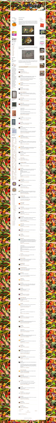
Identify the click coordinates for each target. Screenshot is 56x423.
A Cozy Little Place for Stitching (41, 82)
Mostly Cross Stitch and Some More (42, 231)
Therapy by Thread (41, 334)
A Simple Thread (42, 90)
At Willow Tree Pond (42, 108)
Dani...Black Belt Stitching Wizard (42, 159)
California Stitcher (41, 135)
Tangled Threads (42, 313)
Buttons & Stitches (41, 130)
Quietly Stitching (42, 263)
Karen (21, 151)
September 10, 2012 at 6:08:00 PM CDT (24, 114)
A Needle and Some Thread (41, 88)
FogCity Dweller (42, 180)
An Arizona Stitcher (41, 97)
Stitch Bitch (41, 287)
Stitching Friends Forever (42, 297)
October (14, 207)
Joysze (21, 349)
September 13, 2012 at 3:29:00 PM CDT (24, 336)
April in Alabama (42, 104)
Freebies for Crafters (41, 182)
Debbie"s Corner (42, 163)
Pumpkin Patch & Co (42, 261)
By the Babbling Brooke (42, 132)
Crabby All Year (14, 146)
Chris (21, 288)
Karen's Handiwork (41, 204)
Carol (21, 190)
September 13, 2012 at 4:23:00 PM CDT (24, 342)
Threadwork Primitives (41, 339)
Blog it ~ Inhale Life (42, 121)
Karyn (21, 168)
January (14, 219)
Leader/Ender (14, 158)
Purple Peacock (42, 262)
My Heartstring (42, 233)
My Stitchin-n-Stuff (41, 235)
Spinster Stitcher (42, 286)
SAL (12, 168)
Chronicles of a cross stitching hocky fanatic (42, 146)
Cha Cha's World (42, 140)
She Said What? (42, 21)
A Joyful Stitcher (42, 85)
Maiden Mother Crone (42, 222)
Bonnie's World (42, 123)
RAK (15, 166)
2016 (13, 200)
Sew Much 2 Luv (42, 282)
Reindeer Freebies (14, 167)
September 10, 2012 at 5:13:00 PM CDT (24, 80)
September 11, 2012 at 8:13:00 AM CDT (24, 255)
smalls (15, 170)
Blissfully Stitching (41, 119)
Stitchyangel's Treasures (41, 310)
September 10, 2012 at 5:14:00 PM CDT (24, 85)
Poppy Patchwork (42, 259)
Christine (21, 211)
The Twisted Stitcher (41, 333)
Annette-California (22, 297)
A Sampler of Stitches (41, 89)
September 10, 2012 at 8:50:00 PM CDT (24, 187)
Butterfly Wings (42, 128)
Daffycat (22, 66)
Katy (21, 122)
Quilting (13, 166)
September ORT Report (14, 209)
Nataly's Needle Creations (42, 236)
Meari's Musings (42, 228)
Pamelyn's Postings (41, 255)
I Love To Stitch (42, 191)
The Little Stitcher (42, 323)
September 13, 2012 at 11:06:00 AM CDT (24, 331)
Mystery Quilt (13, 161)
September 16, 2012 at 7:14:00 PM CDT (24, 367)
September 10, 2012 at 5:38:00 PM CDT (24, 95)
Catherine (21, 179)
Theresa (21, 391)
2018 (13, 198)
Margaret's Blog (42, 224)
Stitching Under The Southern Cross (42, 305)
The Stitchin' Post (42, 327)
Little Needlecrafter (41, 218)
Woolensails (41, 357)
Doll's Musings (42, 167)
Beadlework (41, 111)
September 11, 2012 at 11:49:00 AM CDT (24, 276)
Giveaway (13, 155)
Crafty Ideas (13, 147)
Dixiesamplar (41, 164)
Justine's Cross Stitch (41, 202)
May (13, 215)
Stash (12, 172)
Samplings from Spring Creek (42, 275)
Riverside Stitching (41, 269)
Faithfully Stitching (41, 175)
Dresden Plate (14, 148)
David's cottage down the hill (42, 161)
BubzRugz (41, 126)
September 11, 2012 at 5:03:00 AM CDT (24, 243)
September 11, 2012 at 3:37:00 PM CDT (24, 295)
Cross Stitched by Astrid (42, 156)
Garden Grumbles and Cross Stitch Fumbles (42, 184)
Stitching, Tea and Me (41, 306)
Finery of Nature (22, 67)
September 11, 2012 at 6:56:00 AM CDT (24, 251)
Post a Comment (21, 409)
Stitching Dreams (42, 296)
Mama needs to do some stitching (42, 223)
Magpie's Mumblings (22, 92)
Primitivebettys (42, 260)
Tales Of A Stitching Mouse (42, 312)
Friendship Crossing (22, 162)
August (14, 212)
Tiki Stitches (41, 340)
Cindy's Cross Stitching (41, 148)
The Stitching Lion (41, 328)
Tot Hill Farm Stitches (41, 342)
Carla (21, 325)
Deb (20, 75)
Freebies (41, 20)
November (14, 206)
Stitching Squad (42, 301)
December (14, 205)
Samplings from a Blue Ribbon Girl (42, 274)
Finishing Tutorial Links (41, 19)
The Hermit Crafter (41, 320)
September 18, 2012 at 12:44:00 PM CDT (24, 384)
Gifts (15, 154)
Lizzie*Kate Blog (42, 219)
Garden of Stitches (41, 185)
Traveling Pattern (25, 67)
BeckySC (13, 45)
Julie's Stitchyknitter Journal (41, 198)
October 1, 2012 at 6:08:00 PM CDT (24, 407)
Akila (21, 303)
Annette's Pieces (42, 102)
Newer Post (20, 410)
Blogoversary (13, 142)
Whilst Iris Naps (42, 347)
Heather (21, 272)
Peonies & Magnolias (41, 256)
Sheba (15, 168)
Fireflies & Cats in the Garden (42, 179)
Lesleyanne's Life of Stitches (42, 213)
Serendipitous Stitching (41, 281)
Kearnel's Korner (42, 205)
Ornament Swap (14, 163)
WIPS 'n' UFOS (42, 352)
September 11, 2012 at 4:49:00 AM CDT (24, 231)
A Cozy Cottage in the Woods (42, 80)
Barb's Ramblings (42, 110)
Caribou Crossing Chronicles (42, 136)
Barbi (13, 55)
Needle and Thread (41, 238)
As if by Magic (41, 105)
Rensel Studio (41, 268)
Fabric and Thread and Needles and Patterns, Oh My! (42, 171)
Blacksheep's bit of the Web (42, 118)
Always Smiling (42, 96)
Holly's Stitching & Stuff (42, 190)
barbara (21, 401)
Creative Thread (42, 153)
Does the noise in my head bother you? (42, 166)
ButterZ (41, 129)
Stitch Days (41, 289)
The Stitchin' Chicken (41, 326)
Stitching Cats (41, 293)
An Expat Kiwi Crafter (41, 99)
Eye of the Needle (42, 169)
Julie (20, 293)
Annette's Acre (41, 101)
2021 (13, 195)
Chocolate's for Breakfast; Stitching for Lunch (42, 142)
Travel (12, 174)
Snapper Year (14, 171)
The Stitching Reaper (41, 330)
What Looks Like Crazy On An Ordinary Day (42, 346)
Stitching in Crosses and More (42, 299)
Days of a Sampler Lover (41, 162)
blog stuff (14, 141)
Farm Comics (15, 150)
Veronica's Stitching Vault (42, 344)
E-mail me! (13, 28)
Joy (20, 184)
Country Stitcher (42, 150)
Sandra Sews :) (42, 276)
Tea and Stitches (42, 314)
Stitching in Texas (42, 300)
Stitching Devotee (42, 295)
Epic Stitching (41, 168)
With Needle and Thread (42, 356)
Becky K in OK (22, 258)
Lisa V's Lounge (42, 214)
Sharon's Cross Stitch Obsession (42, 283)
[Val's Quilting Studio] (43, 34)
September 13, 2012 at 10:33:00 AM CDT (24, 327)
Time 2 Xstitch (41, 341)
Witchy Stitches (42, 355)
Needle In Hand (42, 239)
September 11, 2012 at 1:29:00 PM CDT (24, 285)
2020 (13, 196)
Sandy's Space (41, 277)
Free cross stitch (14, 152)
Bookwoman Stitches (41, 124)
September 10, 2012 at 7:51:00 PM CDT (24, 155)
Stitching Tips (14, 172)
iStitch (41, 194)
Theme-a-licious (13, 173)
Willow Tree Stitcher (41, 351)
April (14, 216)
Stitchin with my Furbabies (42, 291)
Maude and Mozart (41, 227)
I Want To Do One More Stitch (42, 193)
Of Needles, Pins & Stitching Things (42, 251)
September (14, 208)
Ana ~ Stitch (41, 100)
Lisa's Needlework (42, 215)
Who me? (14, 179)
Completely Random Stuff (14, 146)
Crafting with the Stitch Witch (42, 151)
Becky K (13, 47)
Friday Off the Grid (14, 153)
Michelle (21, 278)
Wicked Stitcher (42, 348)
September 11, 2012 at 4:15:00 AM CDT (24, 226)
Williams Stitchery (41, 349)
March (14, 217)
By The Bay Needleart (41, 133)
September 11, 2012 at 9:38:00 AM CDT (24, 270)
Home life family (14, 157)
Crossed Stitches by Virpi (42, 158)
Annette (13, 51)
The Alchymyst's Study (42, 316)
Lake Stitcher (41, 209)
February (14, 218)
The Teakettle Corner (41, 331)
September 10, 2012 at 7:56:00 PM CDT (24, 165)
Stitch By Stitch (42, 288)
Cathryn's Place (42, 139)
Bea (20, 126)
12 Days (13, 138)
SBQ (13, 168)
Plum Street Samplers (41, 258)
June (13, 214)
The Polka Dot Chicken (41, 324)
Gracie (21, 135)
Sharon (21, 405)
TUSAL (13, 176)
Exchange (13, 149)
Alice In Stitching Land (42, 94)
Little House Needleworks (41, 216)
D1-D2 (21, 82)
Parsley (21, 396)
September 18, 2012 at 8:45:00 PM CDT (24, 389)
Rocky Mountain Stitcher (42, 271)
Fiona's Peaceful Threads (42, 178)
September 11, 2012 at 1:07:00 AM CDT (24, 204)
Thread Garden (42, 335)
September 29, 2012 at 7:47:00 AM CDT (24, 403)
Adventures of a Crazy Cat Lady (42, 92)
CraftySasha (41, 152)
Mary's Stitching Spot (42, 226)
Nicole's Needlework (41, 248)
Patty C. (21, 216)
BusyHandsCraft (42, 127)
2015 (13, 201)
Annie (21, 140)
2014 (13, 202)
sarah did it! (41, 278)
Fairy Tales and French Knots (42, 173)
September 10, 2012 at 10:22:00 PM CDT (24, 200)
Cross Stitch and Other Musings (42, 154)
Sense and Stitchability (41, 280)
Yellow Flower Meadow (41, 359)
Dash (15, 147)
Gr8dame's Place (42, 187)
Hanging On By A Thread (42, 189)
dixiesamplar (21, 263)
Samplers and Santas (41, 272)
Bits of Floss (41, 115)
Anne (21, 386)
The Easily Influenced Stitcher (41, 319)
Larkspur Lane (41, 210)
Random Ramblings (41, 265)
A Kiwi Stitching (42, 86)
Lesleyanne (21, 202)
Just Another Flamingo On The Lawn (42, 200)
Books (15, 142)
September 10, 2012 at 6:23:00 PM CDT (24, 119)
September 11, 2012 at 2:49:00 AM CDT (24, 221)
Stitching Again (42, 292)
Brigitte (21, 320)
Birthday (13, 140)
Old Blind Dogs (14, 162)
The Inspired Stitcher (22, 267)
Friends (13, 154)
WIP (15, 179)
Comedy (13, 144)
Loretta (21, 315)
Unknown (21, 146)
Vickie (21, 253)
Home (28, 410)
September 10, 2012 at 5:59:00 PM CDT (24, 100)
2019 (13, 197)
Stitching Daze (41, 294)
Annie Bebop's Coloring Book (41, 103)
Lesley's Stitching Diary (42, 211)
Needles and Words (41, 242)
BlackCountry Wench (41, 116)
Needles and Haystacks (41, 240)
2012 (13, 204)
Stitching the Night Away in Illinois (41, 303)
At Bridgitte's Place (41, 106)
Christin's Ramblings (41, 144)
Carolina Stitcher (42, 138)
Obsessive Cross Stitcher (42, 249)
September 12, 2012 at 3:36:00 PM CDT (24, 313)
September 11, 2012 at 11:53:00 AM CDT (24, 280)
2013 (13, 203)
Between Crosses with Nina (42, 114)
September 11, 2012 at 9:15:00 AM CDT (24, 265)
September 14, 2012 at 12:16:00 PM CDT (24, 353)
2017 (13, 199)
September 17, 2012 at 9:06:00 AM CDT (24, 372)
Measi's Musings (42, 229)
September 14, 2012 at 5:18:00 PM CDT (24, 358)
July (13, 213)
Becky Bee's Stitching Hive (41, 112)
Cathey (13, 46)
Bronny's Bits (41, 125)
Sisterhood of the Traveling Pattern (14, 170)
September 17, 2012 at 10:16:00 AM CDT (24, 377)
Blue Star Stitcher (42, 122)
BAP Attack (41, 109)
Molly (15, 160)
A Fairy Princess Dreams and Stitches (42, 84)
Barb (21, 87)
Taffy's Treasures (42, 311)
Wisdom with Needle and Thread (41, 354)
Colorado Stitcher (42, 149)
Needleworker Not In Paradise (42, 245)
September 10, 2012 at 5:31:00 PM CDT (24, 89)
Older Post (36, 410)
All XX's (41, 95)
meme (14, 160)
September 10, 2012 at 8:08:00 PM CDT (24, 176)
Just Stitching (41, 201)
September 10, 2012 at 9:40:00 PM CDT (24, 193)
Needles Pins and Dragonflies (42, 243)
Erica (21, 380)
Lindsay (13, 48)
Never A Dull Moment (41, 246)
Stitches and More (42, 290)
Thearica (21, 238)
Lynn (21, 361)
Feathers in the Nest (42, 176)
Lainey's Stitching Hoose (42, 208)
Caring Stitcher (42, 137)
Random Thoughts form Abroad (41, 267)
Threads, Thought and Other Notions (42, 337)
